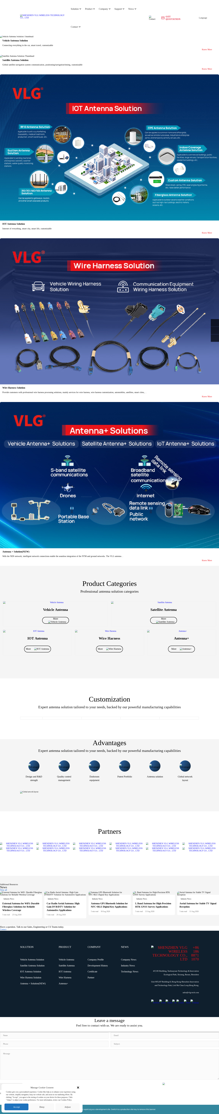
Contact (74, 27)
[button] (78, 1087)
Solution (75, 9)
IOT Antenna (65, 971)
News (131, 9)
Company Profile (96, 959)
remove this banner (147, 1109)
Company (103, 9)
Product (88, 9)
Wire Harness (65, 977)
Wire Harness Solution (30, 977)
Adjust (68, 1107)
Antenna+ (63, 983)
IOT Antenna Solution (30, 971)
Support (118, 9)
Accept (16, 1107)
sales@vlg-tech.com (191, 992)
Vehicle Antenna (66, 959)
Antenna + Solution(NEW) (33, 983)
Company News (128, 959)
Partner (91, 977)
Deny (42, 1107)
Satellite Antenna (67, 965)
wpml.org (88, 1109)
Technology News (129, 971)
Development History (98, 965)
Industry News (128, 965)
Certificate (92, 971)
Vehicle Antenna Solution (32, 959)
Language (203, 18)
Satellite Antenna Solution (32, 965)
